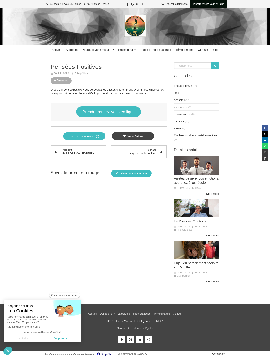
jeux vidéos (181, 107)
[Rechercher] (215, 65)
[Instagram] (142, 5)
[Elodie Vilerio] (135, 35)
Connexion (218, 353)
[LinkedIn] (137, 5)
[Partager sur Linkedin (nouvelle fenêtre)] (265, 140)
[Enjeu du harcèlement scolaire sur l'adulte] (196, 250)
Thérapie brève (183, 85)
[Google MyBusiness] (132, 5)
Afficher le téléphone (177, 4)
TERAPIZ (142, 353)
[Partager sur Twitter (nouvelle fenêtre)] (265, 134)
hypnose (179, 121)
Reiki (177, 92)
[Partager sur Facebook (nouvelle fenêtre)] (265, 128)
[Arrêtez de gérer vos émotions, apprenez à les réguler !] (196, 165)
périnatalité (180, 99)
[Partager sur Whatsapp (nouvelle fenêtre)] (265, 146)
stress (177, 128)
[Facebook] (127, 5)
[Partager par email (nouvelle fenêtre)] (265, 152)
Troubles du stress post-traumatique (195, 135)
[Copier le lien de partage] (265, 158)
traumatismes (182, 114)
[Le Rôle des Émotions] (196, 208)
